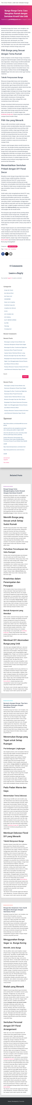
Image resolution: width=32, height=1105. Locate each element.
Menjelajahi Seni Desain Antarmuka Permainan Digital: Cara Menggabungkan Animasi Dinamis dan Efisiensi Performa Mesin (15, 361)
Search (5, 374)
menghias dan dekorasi (10, 308)
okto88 (5, 443)
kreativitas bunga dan (7, 114)
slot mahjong (7, 317)
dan (9, 249)
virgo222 (5, 459)
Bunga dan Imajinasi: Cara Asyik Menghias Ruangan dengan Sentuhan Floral (15, 910)
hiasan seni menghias (9, 302)
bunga (6, 249)
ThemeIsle (21, 1101)
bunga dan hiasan (12, 246)
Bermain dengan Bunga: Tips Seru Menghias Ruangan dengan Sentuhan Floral (15, 705)
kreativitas (13, 249)
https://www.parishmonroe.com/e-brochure (13, 449)
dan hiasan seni (8, 296)
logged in (10, 278)
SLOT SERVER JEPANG (10, 320)
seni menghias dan (9, 314)
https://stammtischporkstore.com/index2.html (14, 446)
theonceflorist (5, 239)
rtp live (6, 311)
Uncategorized (7, 329)
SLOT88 (6, 323)
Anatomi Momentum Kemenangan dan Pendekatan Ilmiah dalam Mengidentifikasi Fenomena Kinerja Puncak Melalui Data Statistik (15, 439)
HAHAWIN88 (7, 299)
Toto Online (6, 462)
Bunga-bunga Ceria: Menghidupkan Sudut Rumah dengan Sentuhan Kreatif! (14, 491)
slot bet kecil (6, 457)
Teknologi (6, 326)
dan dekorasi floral (8, 293)
